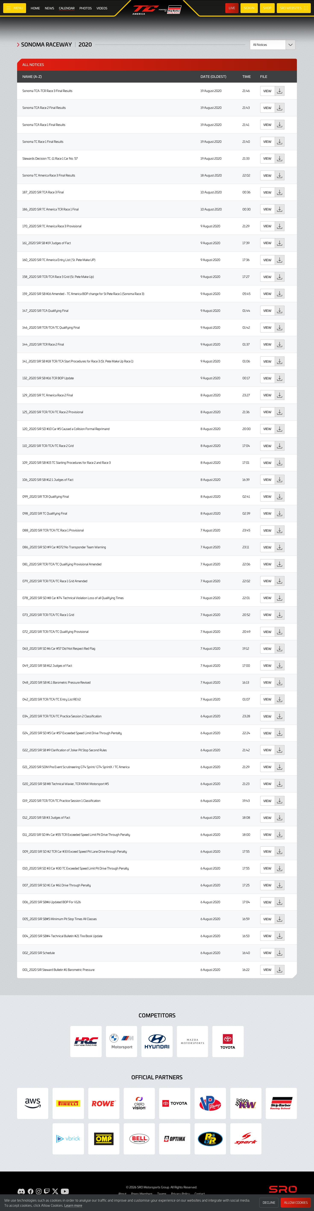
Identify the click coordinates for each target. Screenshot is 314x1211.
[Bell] (139, 1138)
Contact (200, 1194)
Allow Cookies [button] (296, 1203)
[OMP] (103, 1138)
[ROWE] (103, 1103)
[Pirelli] (68, 1103)
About (122, 1194)
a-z (38, 76)
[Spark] (245, 1138)
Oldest (218, 76)
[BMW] (121, 1041)
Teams (161, 1194)
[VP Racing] (210, 1103)
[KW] (245, 1103)
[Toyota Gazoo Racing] (228, 1041)
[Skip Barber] (281, 1103)
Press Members (142, 1194)
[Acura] (85, 1041)
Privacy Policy (180, 1194)
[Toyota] (174, 1103)
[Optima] (174, 1138)
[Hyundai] (157, 1041)
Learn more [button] (73, 1205)
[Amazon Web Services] (32, 1103)
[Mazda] (192, 1041)
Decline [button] (269, 1203)
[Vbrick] (68, 1138)
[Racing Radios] (210, 1138)
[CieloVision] (139, 1103)
